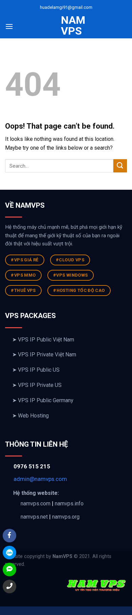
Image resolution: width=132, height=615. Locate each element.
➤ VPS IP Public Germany (42, 400)
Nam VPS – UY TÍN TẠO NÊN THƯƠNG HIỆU (66, 63)
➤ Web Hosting (30, 415)
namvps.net (34, 517)
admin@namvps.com (40, 479)
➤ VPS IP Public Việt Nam (43, 339)
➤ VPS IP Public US (36, 370)
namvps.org (66, 517)
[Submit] (120, 165)
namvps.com (35, 503)
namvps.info (69, 503)
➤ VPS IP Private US (37, 385)
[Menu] (9, 26)
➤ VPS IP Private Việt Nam (44, 354)
